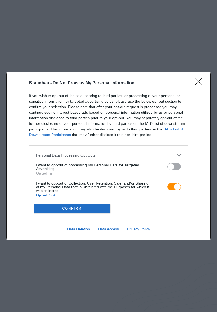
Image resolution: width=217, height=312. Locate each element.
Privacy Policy (138, 229)
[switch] (174, 166)
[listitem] (108, 155)
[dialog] (108, 156)
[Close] (200, 83)
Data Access (108, 229)
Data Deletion (78, 229)
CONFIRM (72, 208)
